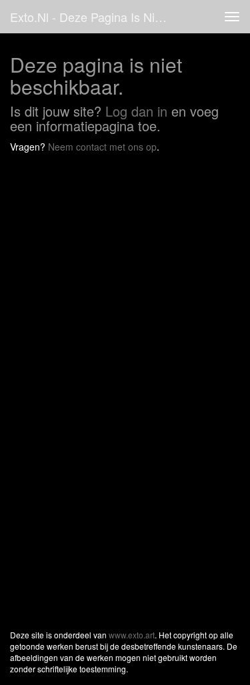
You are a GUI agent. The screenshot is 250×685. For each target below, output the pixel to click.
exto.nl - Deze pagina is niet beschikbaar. (95, 16)
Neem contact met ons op (102, 146)
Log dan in (136, 111)
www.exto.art (132, 634)
